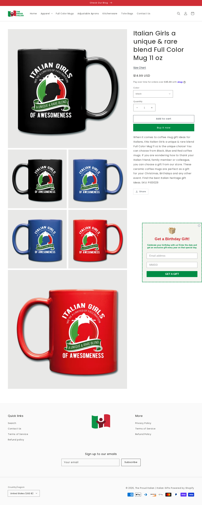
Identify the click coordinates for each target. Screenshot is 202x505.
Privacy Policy (143, 423)
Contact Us (14, 428)
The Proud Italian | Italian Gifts (152, 488)
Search (12, 423)
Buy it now (163, 127)
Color (136, 87)
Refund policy (16, 439)
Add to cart (163, 118)
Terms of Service (18, 434)
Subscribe (131, 462)
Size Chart (139, 67)
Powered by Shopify (182, 488)
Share (142, 191)
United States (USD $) (21, 493)
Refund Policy (143, 434)
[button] (178, 13)
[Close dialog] (199, 225)
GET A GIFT (172, 274)
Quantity (137, 101)
